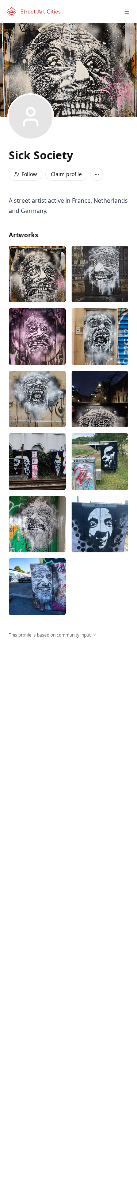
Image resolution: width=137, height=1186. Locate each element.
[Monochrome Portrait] (37, 274)
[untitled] (100, 461)
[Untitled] (100, 399)
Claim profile (66, 174)
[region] (68, 705)
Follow (29, 174)
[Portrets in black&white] (100, 524)
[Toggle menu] (127, 11)
